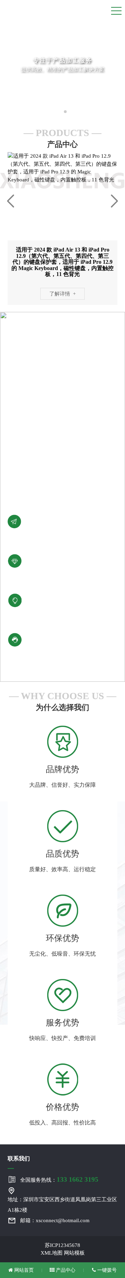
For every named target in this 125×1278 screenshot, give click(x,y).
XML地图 (51, 1253)
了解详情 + (62, 294)
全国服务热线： (59, 1179)
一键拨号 (106, 1270)
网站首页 (23, 1270)
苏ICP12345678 (62, 1245)
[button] (59, 111)
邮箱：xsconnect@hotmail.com (55, 1220)
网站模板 (74, 1253)
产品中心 (65, 1270)
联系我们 (19, 1158)
